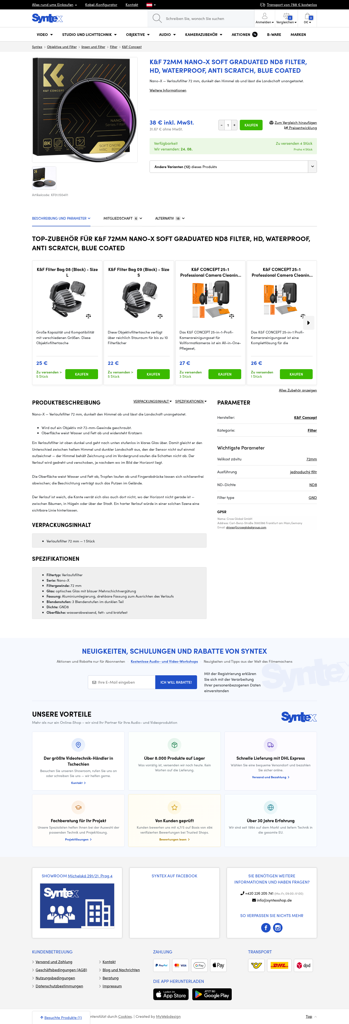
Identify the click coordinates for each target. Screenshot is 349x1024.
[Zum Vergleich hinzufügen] (88, 316)
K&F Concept (132, 46)
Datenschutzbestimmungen (59, 986)
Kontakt (132, 4)
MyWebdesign (168, 1016)
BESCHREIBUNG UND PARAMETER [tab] (59, 218)
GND (313, 497)
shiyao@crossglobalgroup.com (246, 527)
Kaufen (251, 125)
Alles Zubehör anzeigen (298, 390)
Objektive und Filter (62, 46)
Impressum (112, 986)
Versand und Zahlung (54, 961)
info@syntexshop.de (274, 900)
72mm (312, 459)
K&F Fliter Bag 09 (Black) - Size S (138, 272)
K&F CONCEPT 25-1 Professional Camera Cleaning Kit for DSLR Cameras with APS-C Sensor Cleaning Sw (282, 272)
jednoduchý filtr (303, 471)
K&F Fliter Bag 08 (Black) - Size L (67, 272)
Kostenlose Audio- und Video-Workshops (164, 661)
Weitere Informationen (168, 90)
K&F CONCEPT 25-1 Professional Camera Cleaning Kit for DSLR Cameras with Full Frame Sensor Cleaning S (210, 272)
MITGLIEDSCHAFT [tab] (120, 218)
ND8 (313, 484)
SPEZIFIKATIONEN (189, 401)
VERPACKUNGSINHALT (151, 401)
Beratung (111, 978)
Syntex (37, 46)
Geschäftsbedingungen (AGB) (61, 969)
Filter (113, 46)
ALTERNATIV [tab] (167, 218)
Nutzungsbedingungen (55, 978)
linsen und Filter (93, 46)
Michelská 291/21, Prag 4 (90, 876)
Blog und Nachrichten (121, 969)
